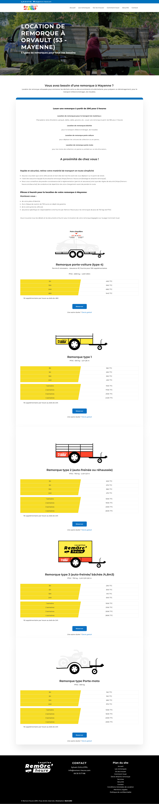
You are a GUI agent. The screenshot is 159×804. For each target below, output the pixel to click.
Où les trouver (98, 8)
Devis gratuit (79, 312)
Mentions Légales (120, 790)
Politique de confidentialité (120, 792)
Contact (135, 8)
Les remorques (84, 8)
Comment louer (113, 8)
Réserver (79, 306)
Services (120, 779)
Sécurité (125, 8)
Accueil (72, 8)
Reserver (79, 735)
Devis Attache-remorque (120, 777)
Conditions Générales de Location (120, 787)
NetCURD (68, 801)
